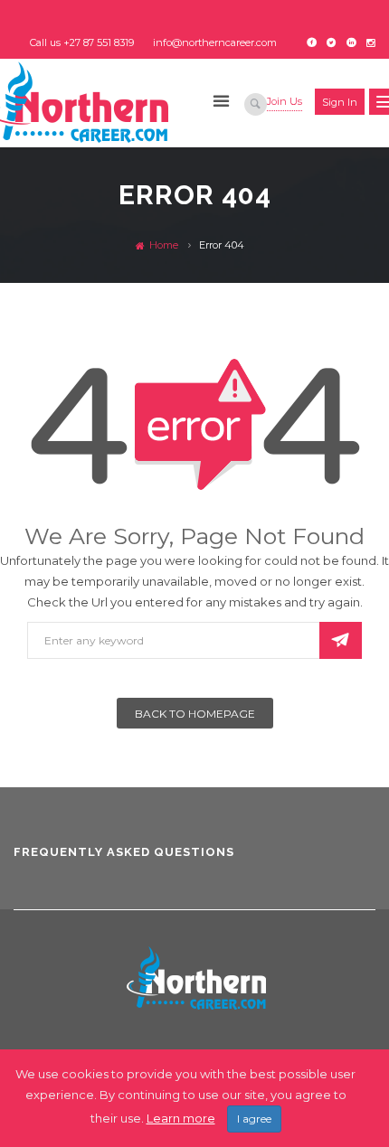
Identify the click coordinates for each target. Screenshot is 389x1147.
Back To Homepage (195, 713)
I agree (254, 1118)
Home (162, 245)
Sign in (339, 102)
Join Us (284, 101)
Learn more (181, 1118)
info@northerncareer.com (215, 42)
